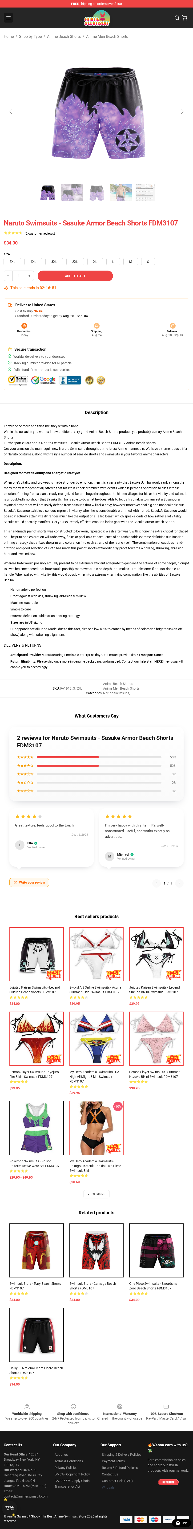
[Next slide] (182, 112)
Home (9, 36)
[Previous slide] (11, 112)
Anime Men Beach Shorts (107, 36)
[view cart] (184, 18)
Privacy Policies (66, 1468)
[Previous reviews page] (156, 883)
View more (97, 1194)
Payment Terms (113, 1461)
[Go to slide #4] (121, 192)
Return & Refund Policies (120, 1468)
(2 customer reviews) (39, 233)
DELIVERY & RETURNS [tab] (22, 645)
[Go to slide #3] (96, 192)
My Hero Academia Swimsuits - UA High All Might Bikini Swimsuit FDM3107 (94, 1076)
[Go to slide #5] (145, 192)
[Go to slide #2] (72, 192)
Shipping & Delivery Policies (121, 1454)
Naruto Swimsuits (116, 693)
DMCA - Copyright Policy (72, 1474)
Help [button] (184, 1523)
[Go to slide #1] (47, 192)
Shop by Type (30, 36)
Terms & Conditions (69, 1461)
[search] (177, 18)
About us (61, 1454)
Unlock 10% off (9, 1508)
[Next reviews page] (179, 883)
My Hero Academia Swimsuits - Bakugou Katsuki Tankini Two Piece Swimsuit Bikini (95, 1165)
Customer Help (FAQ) (117, 1481)
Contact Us (110, 1474)
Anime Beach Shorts (64, 36)
